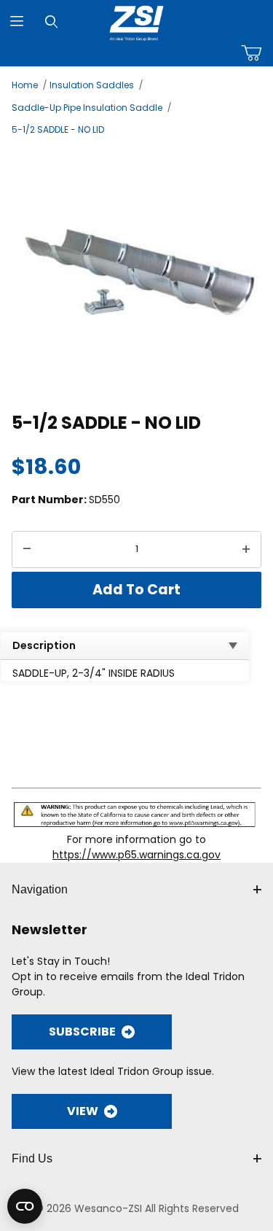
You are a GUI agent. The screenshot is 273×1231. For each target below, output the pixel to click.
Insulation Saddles (92, 85)
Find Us (32, 1158)
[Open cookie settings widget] (24, 1206)
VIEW (82, 1111)
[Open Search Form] (51, 21)
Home (25, 85)
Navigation (40, 889)
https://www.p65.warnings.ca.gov (136, 854)
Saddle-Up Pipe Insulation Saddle (87, 107)
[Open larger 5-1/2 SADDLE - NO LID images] (136, 272)
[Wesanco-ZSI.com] (136, 20)
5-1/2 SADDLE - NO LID (58, 129)
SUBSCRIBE (82, 1031)
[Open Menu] (17, 21)
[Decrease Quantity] (26, 550)
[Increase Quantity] (246, 550)
